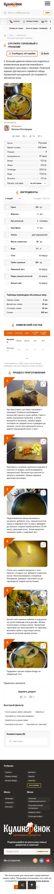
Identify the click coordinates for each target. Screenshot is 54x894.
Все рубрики (34, 785)
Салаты (14, 21)
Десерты (31, 772)
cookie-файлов (42, 881)
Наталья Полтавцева (21, 129)
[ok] (35, 860)
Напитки (31, 781)
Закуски (31, 776)
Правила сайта (34, 812)
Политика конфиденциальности (37, 800)
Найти (47, 13)
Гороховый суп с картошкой (36, 724)
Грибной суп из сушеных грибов (16, 720)
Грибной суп (21, 35)
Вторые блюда (11, 781)
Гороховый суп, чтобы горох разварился (19, 716)
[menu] (47, 3)
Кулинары (9, 799)
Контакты (9, 807)
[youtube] (48, 860)
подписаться (42, 851)
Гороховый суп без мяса (14, 724)
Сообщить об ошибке (24, 53)
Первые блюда (30, 21)
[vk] (41, 860)
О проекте (9, 803)
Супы (11, 35)
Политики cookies (35, 816)
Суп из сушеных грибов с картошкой (18, 712)
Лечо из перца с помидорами (38, 28)
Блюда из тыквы (16, 28)
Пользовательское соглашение (35, 806)
